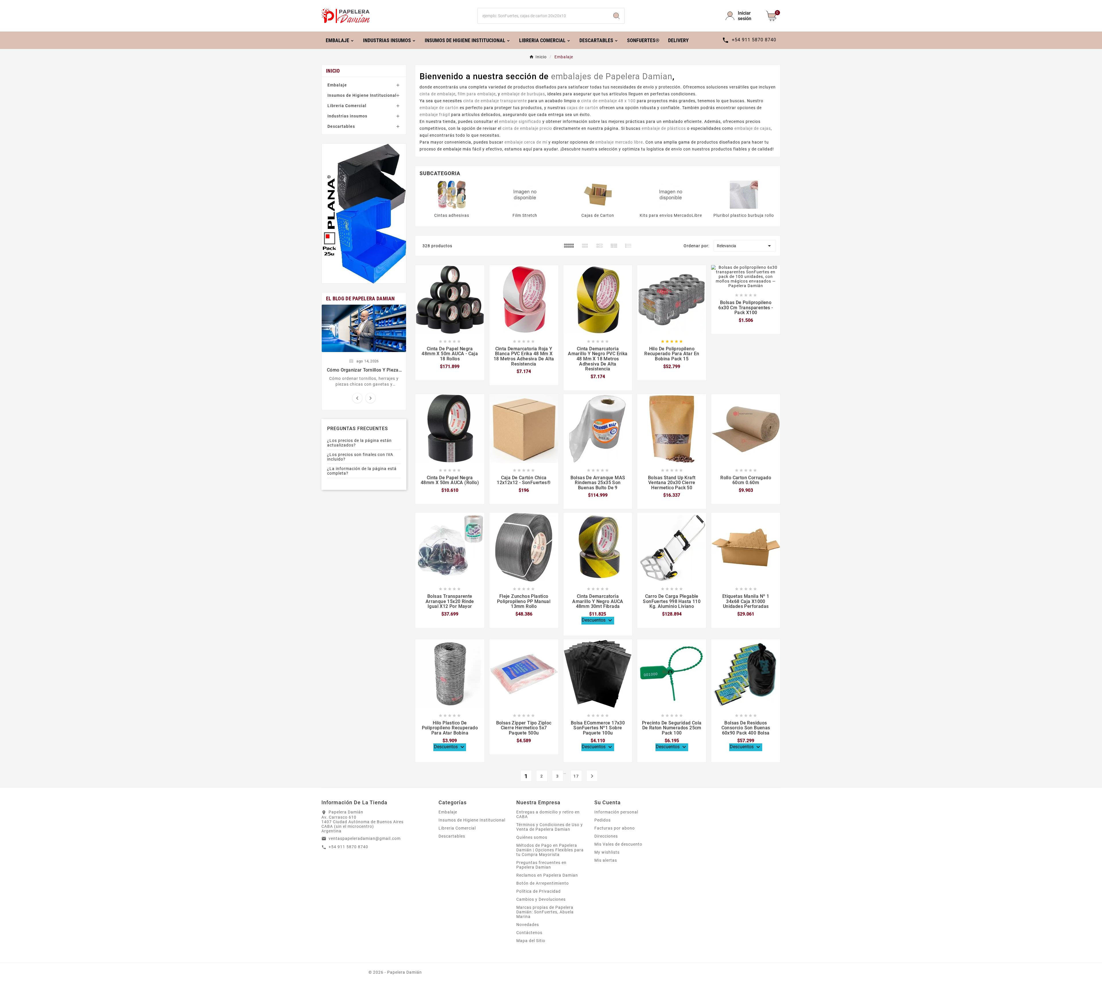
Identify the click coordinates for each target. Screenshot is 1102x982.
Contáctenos (529, 932)
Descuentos (598, 620)
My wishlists (607, 852)
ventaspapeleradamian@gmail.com (365, 838)
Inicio (333, 71)
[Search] (616, 16)
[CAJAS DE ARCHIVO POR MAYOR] (363, 213)
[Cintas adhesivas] (452, 194)
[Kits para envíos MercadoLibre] (671, 194)
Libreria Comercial (346, 105)
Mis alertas (605, 860)
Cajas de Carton (597, 215)
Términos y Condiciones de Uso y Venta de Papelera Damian (549, 827)
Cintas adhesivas (451, 215)
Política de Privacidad (538, 891)
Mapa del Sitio (530, 940)
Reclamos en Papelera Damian (547, 875)
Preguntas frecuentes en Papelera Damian (541, 864)
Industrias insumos (347, 116)
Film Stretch (525, 215)
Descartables (341, 126)
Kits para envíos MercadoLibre (671, 215)
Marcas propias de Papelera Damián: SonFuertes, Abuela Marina (545, 912)
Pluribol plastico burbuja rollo (743, 215)
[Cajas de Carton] (598, 194)
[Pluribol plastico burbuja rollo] (744, 194)
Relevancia (745, 245)
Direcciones (606, 836)
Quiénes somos (531, 837)
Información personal (616, 812)
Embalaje (337, 85)
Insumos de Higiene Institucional (362, 95)
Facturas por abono (614, 828)
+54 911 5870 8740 (348, 846)
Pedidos (602, 820)
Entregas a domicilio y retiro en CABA (548, 814)
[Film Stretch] (525, 194)
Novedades (527, 924)
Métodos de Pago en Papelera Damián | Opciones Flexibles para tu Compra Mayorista (550, 850)
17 (576, 776)
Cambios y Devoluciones (541, 899)
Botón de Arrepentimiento (542, 883)
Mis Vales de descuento (618, 844)
